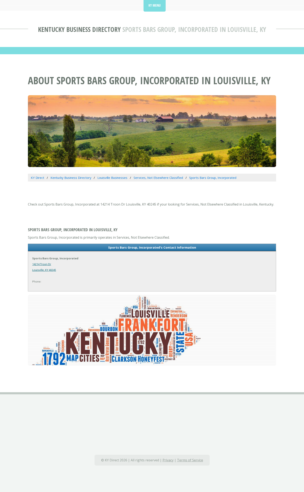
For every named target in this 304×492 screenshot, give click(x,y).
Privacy (168, 460)
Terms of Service (190, 460)
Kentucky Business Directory (79, 29)
